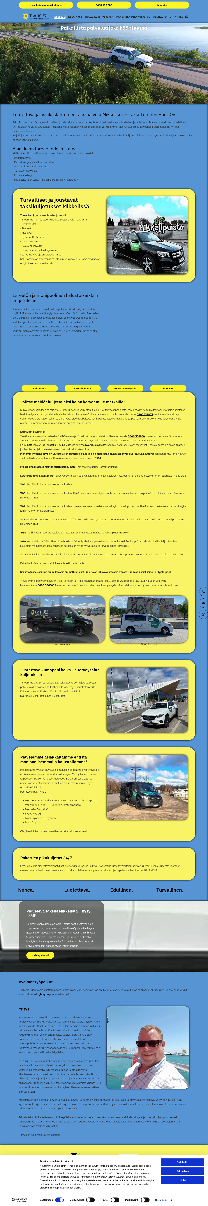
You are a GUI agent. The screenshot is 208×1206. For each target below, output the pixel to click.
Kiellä (183, 1180)
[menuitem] (59, 17)
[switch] (90, 1199)
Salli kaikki (182, 1162)
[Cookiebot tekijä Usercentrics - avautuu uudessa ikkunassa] (19, 1200)
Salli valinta (182, 1171)
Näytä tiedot (161, 1200)
